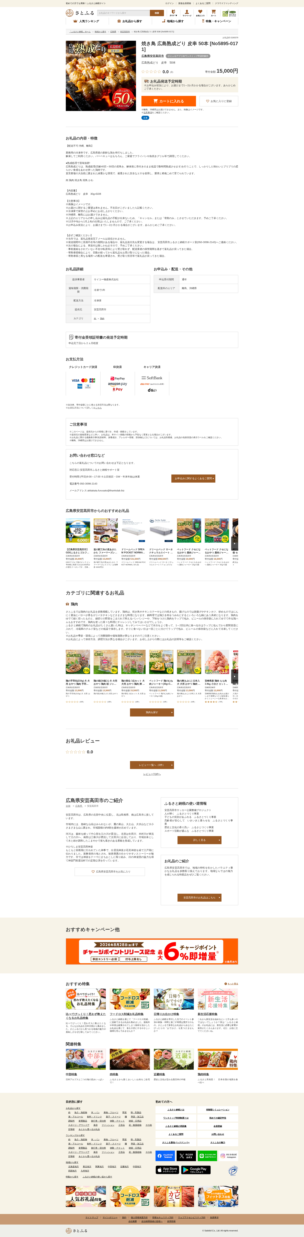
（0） (172, 72)
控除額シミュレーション (217, 1109)
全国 (68, 806)
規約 (124, 1217)
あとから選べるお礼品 (89, 1129)
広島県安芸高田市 (152, 55)
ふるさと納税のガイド (173, 13)
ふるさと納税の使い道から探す (97, 1177)
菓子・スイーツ (113, 1116)
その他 (148, 1125)
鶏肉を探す (152, 712)
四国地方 (72, 1171)
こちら (98, 408)
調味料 (71, 1121)
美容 (95, 1125)
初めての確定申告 (217, 1118)
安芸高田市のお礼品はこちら (199, 897)
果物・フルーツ (111, 1112)
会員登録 (218, 1126)
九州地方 (85, 1171)
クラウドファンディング (226, 3)
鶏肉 (102, 318)
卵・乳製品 (136, 1112)
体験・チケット (117, 1121)
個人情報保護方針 (139, 1217)
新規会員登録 (184, 3)
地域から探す (72, 1162)
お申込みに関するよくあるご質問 (193, 478)
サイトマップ (92, 1217)
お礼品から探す (73, 1108)
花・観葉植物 (135, 1125)
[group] (101, 76)
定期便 (71, 1129)
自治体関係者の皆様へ (152, 1221)
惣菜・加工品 (137, 1116)
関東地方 (99, 1166)
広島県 (79, 806)
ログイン (169, 3)
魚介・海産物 (80, 1112)
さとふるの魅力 (217, 1142)
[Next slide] (234, 543)
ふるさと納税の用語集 (175, 1126)
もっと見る (233, 984)
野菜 (124, 1112)
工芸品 (121, 1125)
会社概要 (132, 1221)
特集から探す (72, 1177)
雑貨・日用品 (135, 1121)
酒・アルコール (75, 1116)
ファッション (108, 1125)
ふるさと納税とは (175, 1109)
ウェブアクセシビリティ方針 (191, 1217)
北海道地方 (73, 1166)
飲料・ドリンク (94, 1116)
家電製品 (83, 1121)
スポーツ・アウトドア (78, 1125)
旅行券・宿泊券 (98, 1121)
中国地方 (137, 1166)
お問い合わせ (217, 1134)
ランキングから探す (75, 1135)
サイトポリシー (110, 1217)
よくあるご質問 (203, 3)
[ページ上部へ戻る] (291, 1214)
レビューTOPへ (152, 774)
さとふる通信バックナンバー (176, 1142)
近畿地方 (124, 1166)
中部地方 (112, 1166)
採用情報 (171, 1221)
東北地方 (87, 1166)
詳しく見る (199, 840)
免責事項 (214, 1217)
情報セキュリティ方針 (162, 1217)
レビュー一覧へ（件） (152, 765)
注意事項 (148, 112)
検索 (157, 13)
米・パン (95, 1112)
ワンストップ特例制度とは (176, 1118)
